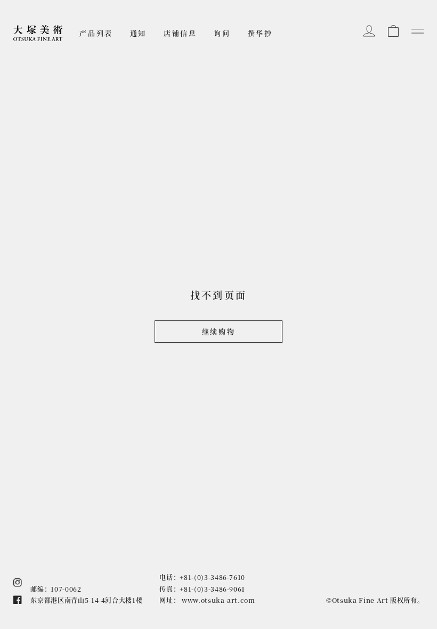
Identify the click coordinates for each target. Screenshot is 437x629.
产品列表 (95, 33)
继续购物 (218, 332)
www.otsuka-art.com (218, 599)
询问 (222, 33)
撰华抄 (260, 33)
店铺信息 (180, 33)
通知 (138, 33)
